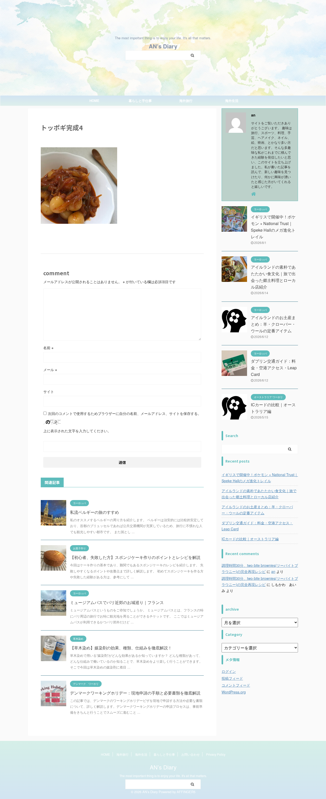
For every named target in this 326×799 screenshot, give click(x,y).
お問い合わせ (190, 754)
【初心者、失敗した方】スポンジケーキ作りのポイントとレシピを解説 (135, 557)
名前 (48, 347)
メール (50, 369)
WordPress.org (234, 692)
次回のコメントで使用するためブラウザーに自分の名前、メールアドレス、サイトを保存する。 (124, 413)
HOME (94, 100)
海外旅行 (186, 100)
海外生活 (231, 100)
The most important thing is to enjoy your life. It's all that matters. (163, 776)
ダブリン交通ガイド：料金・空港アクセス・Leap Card (274, 367)
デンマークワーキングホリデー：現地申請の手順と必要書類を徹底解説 (135, 693)
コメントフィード (236, 685)
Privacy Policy (215, 754)
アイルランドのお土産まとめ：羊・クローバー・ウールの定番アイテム (273, 324)
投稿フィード (232, 678)
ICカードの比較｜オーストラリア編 (250, 538)
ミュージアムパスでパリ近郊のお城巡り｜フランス (117, 602)
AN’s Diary (163, 46)
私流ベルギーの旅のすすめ (94, 512)
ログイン (229, 671)
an (273, 571)
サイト (48, 391)
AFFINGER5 (186, 791)
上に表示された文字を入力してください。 (77, 430)
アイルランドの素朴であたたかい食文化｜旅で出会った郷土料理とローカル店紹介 (259, 493)
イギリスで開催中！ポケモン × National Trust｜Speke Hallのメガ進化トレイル (260, 477)
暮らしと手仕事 (140, 100)
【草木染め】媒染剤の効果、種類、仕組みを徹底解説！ (121, 648)
